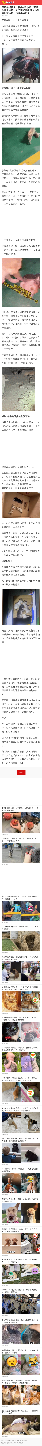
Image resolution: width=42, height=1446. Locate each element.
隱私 (18, 1443)
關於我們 (3, 1443)
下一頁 (21, 772)
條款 (15, 1443)
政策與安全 (10, 1443)
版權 (21, 1443)
